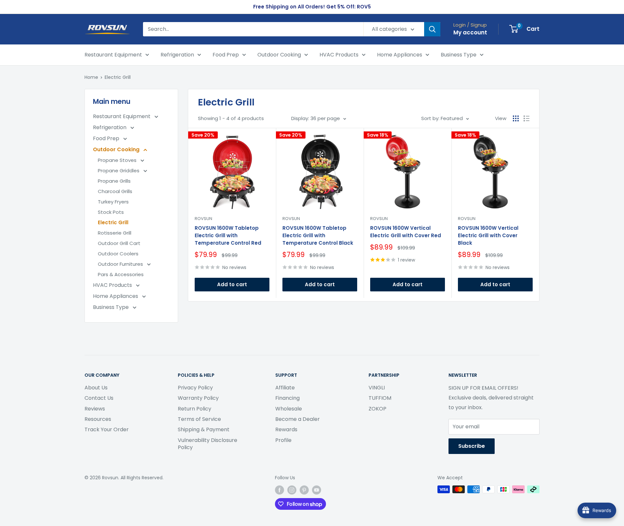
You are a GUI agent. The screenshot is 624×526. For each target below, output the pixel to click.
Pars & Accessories (121, 274)
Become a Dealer (297, 419)
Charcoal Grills (115, 191)
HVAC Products (338, 54)
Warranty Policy (198, 398)
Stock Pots (111, 212)
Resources (97, 419)
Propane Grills (114, 180)
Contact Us (98, 398)
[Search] (432, 29)
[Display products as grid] (516, 118)
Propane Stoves (118, 160)
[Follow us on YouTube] (316, 490)
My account (470, 32)
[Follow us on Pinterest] (304, 490)
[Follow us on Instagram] (291, 490)
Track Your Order (106, 429)
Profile (283, 440)
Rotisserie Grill (114, 232)
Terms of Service (199, 419)
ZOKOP (377, 408)
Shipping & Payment (203, 429)
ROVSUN (203, 218)
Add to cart (232, 284)
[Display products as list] (526, 118)
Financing (287, 398)
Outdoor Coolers (118, 253)
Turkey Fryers (113, 201)
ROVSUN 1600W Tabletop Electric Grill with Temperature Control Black (317, 236)
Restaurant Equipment (113, 54)
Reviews (94, 408)
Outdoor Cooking (279, 54)
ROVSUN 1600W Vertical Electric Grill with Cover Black (488, 236)
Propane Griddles (119, 170)
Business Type (458, 54)
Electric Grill (118, 77)
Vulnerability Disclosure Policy (207, 443)
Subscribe (471, 446)
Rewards (286, 429)
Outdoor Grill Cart (119, 243)
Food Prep (226, 54)
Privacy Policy (195, 387)
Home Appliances (399, 54)
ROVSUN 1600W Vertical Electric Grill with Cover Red (405, 232)
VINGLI (377, 387)
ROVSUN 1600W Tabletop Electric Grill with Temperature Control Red (228, 236)
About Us (96, 387)
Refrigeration (177, 54)
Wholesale (288, 408)
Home (91, 77)
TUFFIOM (380, 398)
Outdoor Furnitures (121, 264)
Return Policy (194, 408)
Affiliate (285, 387)
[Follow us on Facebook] (279, 490)
